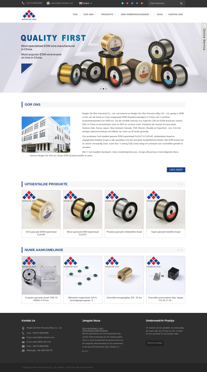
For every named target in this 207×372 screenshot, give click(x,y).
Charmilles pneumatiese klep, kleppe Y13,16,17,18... (165, 299)
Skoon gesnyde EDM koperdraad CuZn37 (83, 233)
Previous (16, 60)
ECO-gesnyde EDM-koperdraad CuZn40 (41, 233)
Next (191, 60)
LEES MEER (176, 169)
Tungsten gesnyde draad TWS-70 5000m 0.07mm (41, 299)
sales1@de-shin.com (41, 342)
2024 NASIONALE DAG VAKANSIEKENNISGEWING (95, 330)
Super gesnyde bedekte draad (165, 232)
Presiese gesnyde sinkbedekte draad (124, 232)
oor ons (32, 104)
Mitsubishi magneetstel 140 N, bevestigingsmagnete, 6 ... (82, 299)
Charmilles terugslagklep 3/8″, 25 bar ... (124, 299)
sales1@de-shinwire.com (62, 3)
